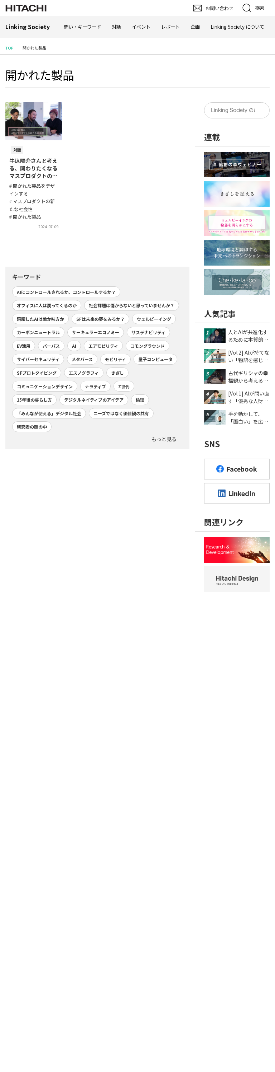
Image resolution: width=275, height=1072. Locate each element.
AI (74, 346)
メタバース (82, 359)
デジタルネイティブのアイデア (94, 400)
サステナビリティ (148, 332)
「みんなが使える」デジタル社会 (49, 413)
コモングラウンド (147, 346)
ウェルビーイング (154, 319)
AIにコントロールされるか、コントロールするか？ (66, 292)
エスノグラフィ (84, 373)
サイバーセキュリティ (38, 359)
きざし (117, 373)
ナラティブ (95, 386)
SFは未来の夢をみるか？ (100, 319)
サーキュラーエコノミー (95, 332)
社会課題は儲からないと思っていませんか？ (131, 305)
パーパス (51, 346)
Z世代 (124, 386)
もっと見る (164, 439)
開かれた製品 (39, 74)
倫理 (140, 400)
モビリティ (115, 359)
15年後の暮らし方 (34, 400)
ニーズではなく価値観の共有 (121, 413)
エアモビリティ (103, 346)
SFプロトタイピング (37, 373)
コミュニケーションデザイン (45, 386)
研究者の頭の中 (32, 426)
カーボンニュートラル (38, 332)
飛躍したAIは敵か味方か (40, 319)
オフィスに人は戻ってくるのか (47, 305)
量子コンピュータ (155, 359)
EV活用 (23, 346)
